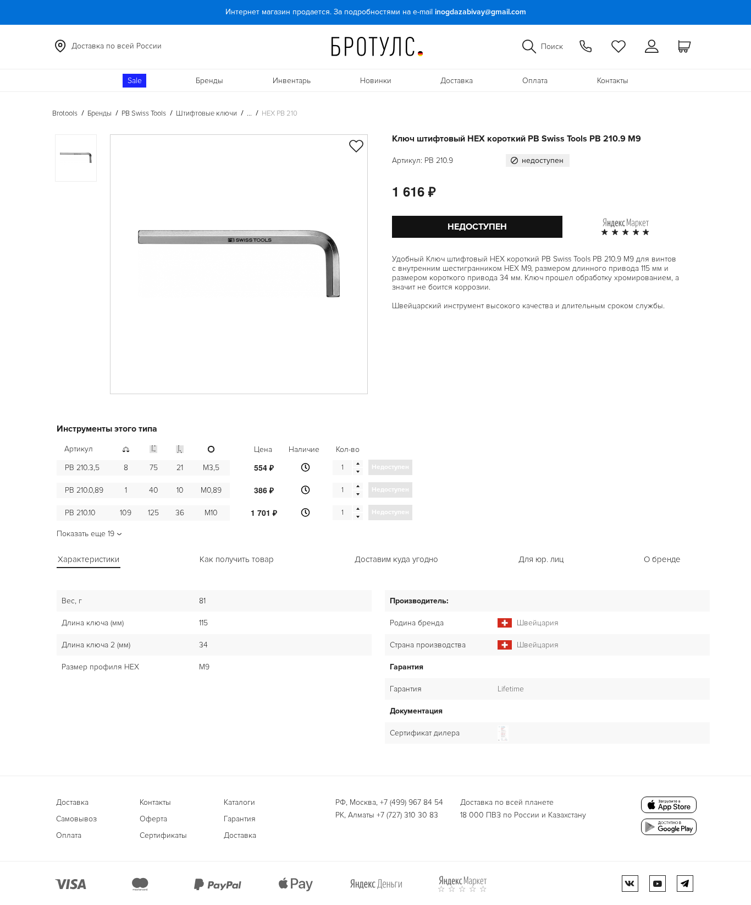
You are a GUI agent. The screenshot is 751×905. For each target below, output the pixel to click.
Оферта (153, 819)
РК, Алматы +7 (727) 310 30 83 (386, 815)
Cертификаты (163, 835)
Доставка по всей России (116, 46)
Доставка (456, 80)
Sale (135, 80)
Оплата (535, 80)
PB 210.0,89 (84, 490)
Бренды (209, 80)
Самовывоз (76, 819)
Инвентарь (292, 80)
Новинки (375, 80)
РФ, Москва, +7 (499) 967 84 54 (389, 802)
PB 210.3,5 (82, 467)
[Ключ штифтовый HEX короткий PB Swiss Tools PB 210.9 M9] (239, 264)
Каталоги (239, 802)
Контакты (612, 80)
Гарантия (240, 819)
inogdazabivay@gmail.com (480, 12)
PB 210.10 (80, 512)
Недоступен (477, 226)
